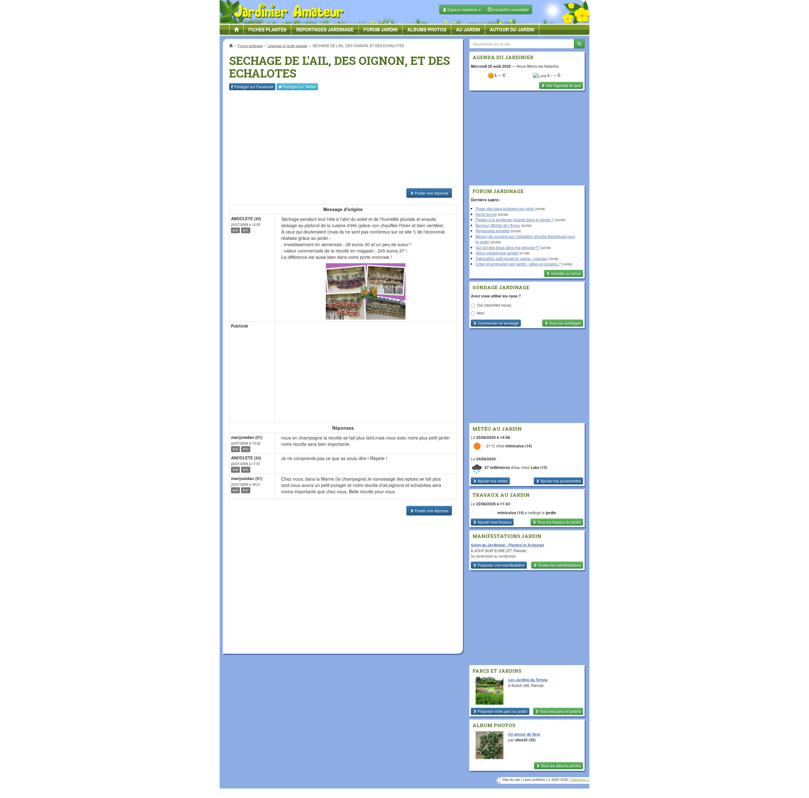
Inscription (357, 101)
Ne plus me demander (473, 175)
